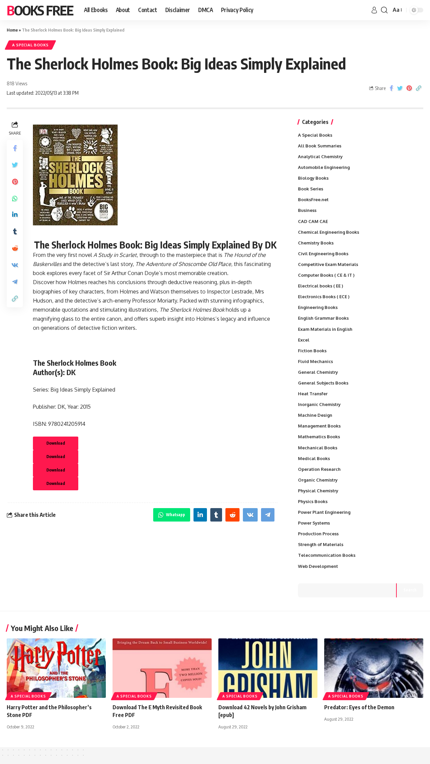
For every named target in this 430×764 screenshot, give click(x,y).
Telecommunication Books (326, 555)
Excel (303, 340)
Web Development (318, 566)
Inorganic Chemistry (319, 404)
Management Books (319, 426)
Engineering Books (318, 307)
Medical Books (314, 458)
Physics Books (313, 501)
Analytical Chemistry (320, 156)
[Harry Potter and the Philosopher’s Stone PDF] (56, 668)
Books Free (40, 10)
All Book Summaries (319, 145)
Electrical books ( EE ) (320, 285)
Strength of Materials (320, 544)
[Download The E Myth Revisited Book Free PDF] (162, 668)
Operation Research (319, 469)
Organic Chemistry (318, 480)
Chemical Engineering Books (328, 232)
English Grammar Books (323, 318)
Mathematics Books (319, 436)
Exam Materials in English (325, 329)
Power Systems (314, 523)
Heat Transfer (313, 393)
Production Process (318, 533)
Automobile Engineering (324, 167)
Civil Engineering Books (323, 253)
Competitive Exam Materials (328, 264)
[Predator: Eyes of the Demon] (373, 668)
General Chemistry (318, 372)
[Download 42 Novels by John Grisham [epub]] (267, 668)
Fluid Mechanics (315, 361)
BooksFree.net (313, 199)
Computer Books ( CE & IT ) (326, 275)
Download (55, 443)
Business (307, 210)
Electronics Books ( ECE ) (323, 296)
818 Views (17, 83)
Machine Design (315, 415)
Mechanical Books (317, 447)
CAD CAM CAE (313, 221)
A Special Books (30, 44)
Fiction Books (312, 350)
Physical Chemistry (318, 490)
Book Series (310, 188)
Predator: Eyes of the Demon (359, 707)
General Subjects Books (323, 383)
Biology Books (313, 178)
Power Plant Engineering (324, 512)
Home (12, 30)
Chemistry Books (316, 242)
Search (410, 589)
